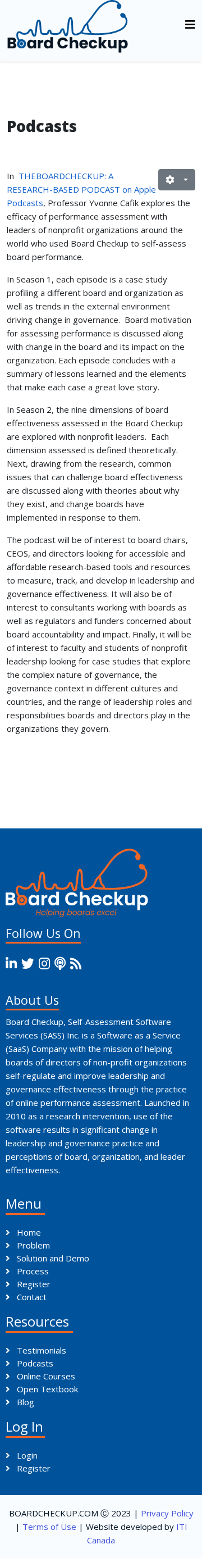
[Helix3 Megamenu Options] (190, 24)
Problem (32, 1245)
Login (26, 1455)
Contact (31, 1296)
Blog (24, 1401)
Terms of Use (49, 1526)
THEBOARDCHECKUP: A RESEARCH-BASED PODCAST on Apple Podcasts (81, 189)
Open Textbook (46, 1389)
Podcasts (34, 1363)
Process (32, 1271)
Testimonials (40, 1350)
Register (32, 1284)
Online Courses (45, 1376)
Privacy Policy (167, 1513)
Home (28, 1232)
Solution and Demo (52, 1258)
